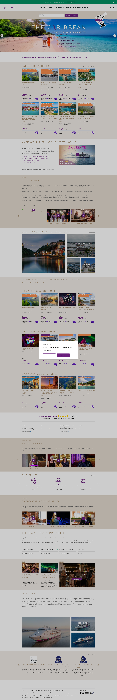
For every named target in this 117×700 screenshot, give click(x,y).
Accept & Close (63, 355)
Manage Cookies (49, 355)
